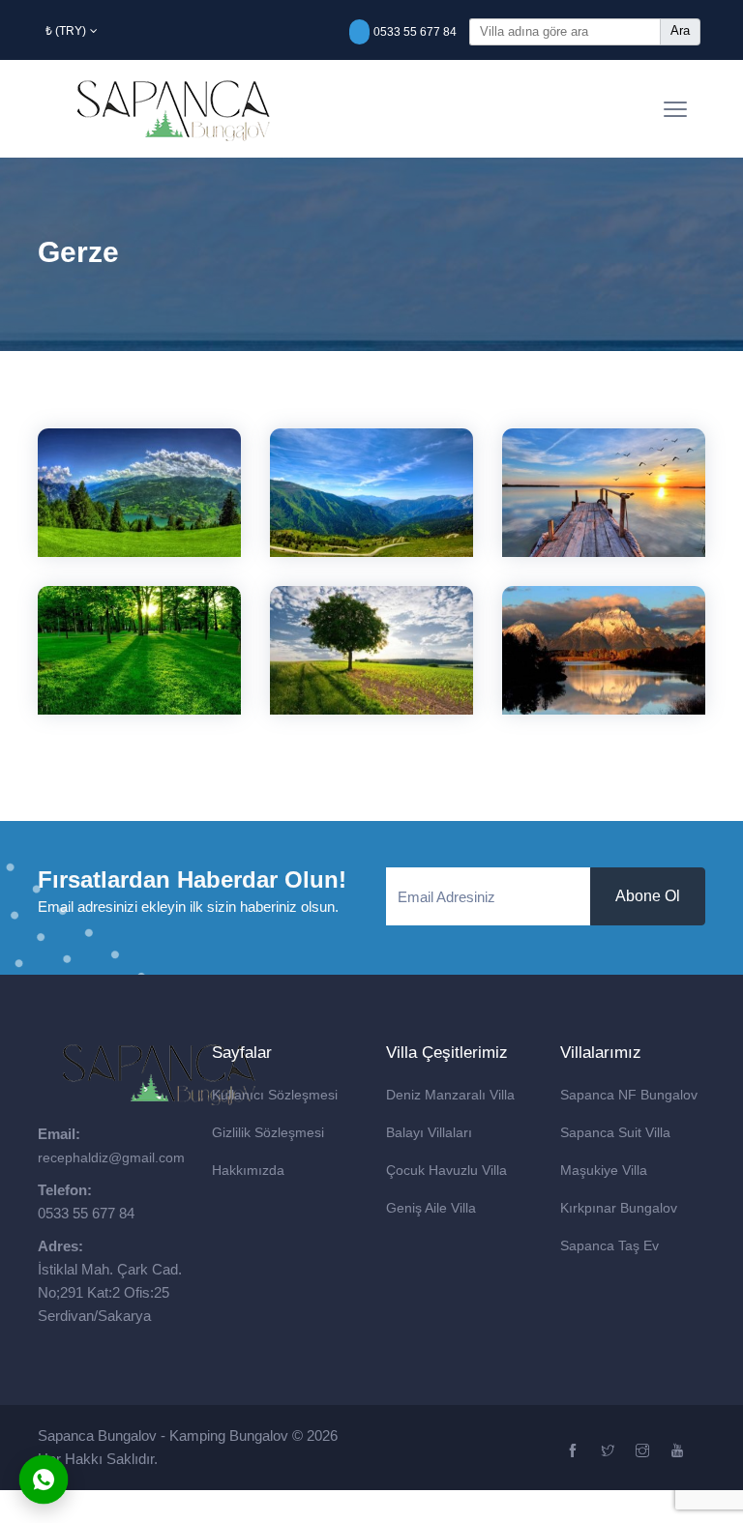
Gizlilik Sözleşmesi (268, 1132)
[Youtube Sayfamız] (679, 1451)
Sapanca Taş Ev (609, 1245)
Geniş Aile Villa (431, 1207)
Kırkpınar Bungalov (618, 1207)
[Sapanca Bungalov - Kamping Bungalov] (169, 109)
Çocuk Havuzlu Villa (446, 1170)
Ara (680, 30)
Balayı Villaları (429, 1132)
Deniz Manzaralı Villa (450, 1094)
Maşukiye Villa (603, 1170)
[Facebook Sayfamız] (575, 1451)
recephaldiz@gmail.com (111, 1157)
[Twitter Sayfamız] (610, 1451)
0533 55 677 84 (415, 32)
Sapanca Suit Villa (615, 1132)
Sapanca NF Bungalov (629, 1094)
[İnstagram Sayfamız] (645, 1451)
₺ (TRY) (65, 31)
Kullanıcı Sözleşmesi (275, 1094)
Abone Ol (647, 896)
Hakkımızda (248, 1170)
